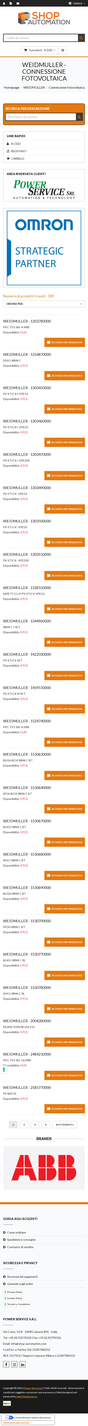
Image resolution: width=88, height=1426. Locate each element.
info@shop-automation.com (28, 1343)
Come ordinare (16, 1232)
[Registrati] (12, 3)
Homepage (11, 87)
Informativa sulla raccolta (16, 1422)
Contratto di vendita (20, 1247)
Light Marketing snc (26, 1396)
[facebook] (6, 1364)
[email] (19, 3)
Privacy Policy (14, 1292)
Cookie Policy (14, 1298)
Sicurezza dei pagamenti (22, 1276)
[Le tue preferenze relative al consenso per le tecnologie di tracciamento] (4, 1069)
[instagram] (14, 1364)
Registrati (18, 151)
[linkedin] (22, 1364)
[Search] (81, 37)
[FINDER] (44, 1168)
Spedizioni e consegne (21, 1239)
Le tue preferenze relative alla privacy (32, 1417)
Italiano (77, 3)
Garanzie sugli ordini (20, 1284)
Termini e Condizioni (18, 1304)
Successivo (64, 1124)
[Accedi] (5, 3)
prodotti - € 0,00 (40, 50)
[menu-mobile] (63, 50)
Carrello (17, 158)
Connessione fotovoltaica (67, 87)
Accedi (16, 143)
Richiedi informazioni (67, 342)
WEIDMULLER (34, 87)
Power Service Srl (33, 1388)
